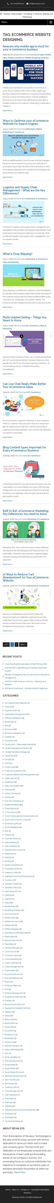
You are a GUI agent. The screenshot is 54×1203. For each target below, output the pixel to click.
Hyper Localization (12, 865)
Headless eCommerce (14, 850)
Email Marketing (11, 827)
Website (8, 1106)
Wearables (9, 1099)
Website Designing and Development (20, 1110)
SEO (6, 1053)
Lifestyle (8, 895)
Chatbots (8, 737)
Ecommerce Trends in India (16, 820)
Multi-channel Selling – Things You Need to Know (25, 319)
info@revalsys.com (37, 4)
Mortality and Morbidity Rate (16, 933)
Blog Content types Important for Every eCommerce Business (24, 449)
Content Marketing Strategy (16, 752)
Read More (19, 1172)
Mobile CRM (10, 925)
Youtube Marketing (12, 1121)
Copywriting (10, 756)
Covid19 (8, 759)
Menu (4, 22)
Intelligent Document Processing (18, 876)
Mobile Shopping (32, 58)
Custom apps (38, 55)
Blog (7, 726)
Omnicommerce (12, 955)
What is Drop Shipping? (17, 254)
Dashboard (9, 782)
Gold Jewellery (11, 846)
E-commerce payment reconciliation (20, 816)
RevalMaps (9, 1038)
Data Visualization (12, 786)
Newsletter (9, 944)
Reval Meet (9, 1027)
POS (6, 989)
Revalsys (45, 58)
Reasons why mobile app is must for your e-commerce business (26, 48)
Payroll (8, 982)
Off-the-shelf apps (12, 948)
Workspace (9, 1117)
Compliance (10, 741)
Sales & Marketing (11, 262)
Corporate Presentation (40, 1190)
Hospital (8, 857)
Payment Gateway (12, 978)
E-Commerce (18, 132)
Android (8, 707)
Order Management (13, 967)
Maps (7, 903)
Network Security (12, 940)
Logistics (8, 899)
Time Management (12, 1091)
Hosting (8, 861)
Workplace (9, 1114)
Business (31, 129)
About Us (15, 1190)
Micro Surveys (10, 914)
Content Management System (17, 748)
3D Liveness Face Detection (16, 703)
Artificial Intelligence (13, 718)
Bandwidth (9, 722)
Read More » (8, 111)
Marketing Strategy (12, 910)
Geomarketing (11, 842)
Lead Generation (11, 891)
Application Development (15, 714)
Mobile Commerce (16, 58)
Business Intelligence (13, 733)
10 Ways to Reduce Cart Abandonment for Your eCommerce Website (26, 577)
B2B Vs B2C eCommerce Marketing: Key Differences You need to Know (26, 512)
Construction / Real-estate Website (19, 744)
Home (7, 1190)
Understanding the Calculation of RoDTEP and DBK (26, 664)
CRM (7, 763)
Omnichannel (10, 952)
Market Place (10, 906)
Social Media (10, 1065)
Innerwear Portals (12, 869)
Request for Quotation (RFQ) (16, 1008)
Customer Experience (14, 771)
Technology (9, 1083)
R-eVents (8, 1001)
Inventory (9, 880)
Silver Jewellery (11, 1057)
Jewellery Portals (12, 884)
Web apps (9, 1102)
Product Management (14, 993)
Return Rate (10, 1019)
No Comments (25, 55)
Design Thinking (11, 793)
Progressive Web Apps (14, 997)
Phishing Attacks (12, 985)
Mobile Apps (10, 918)
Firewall (8, 835)
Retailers (8, 1012)
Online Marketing (12, 959)
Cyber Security (11, 778)
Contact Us (25, 1190)
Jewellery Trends (12, 888)
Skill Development (12, 1061)
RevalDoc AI (10, 1034)
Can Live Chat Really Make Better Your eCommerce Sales (24, 385)
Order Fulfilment (12, 963)
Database (9, 790)
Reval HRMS (10, 1023)
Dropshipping (10, 808)
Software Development (14, 1076)
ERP (6, 831)
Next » (23, 644)
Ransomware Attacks (13, 1004)
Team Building (11, 1080)
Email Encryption (12, 823)
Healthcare (9, 854)
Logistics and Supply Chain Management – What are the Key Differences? (24, 190)
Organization (10, 970)
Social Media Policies (13, 1072)
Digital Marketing (12, 805)
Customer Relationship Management (20, 774)
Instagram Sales (11, 872)
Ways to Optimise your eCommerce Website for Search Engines (26, 122)
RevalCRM (9, 1031)
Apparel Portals (11, 710)
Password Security (12, 974)
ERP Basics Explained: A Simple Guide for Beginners (26, 688)
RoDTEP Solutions (12, 1046)
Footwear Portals (12, 839)
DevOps (8, 797)
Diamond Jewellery (13, 801)
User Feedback (11, 1095)
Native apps (10, 936)
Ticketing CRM (11, 1087)
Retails (7, 1016)
